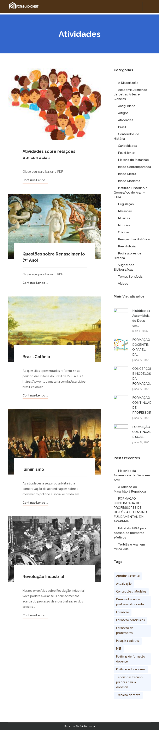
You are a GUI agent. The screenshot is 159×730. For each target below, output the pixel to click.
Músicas (124, 218)
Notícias (124, 225)
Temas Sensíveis (130, 276)
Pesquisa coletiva (128, 640)
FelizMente (126, 153)
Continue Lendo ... (35, 180)
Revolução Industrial (43, 576)
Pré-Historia (127, 246)
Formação (122, 612)
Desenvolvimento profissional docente (130, 602)
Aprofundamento (128, 575)
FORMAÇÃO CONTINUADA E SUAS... (143, 432)
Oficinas (124, 232)
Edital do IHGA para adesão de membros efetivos (130, 532)
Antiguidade (126, 106)
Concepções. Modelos (131, 591)
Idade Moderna (129, 181)
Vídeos (123, 283)
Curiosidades (127, 146)
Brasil (122, 127)
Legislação (126, 204)
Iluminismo (33, 469)
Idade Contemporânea (134, 167)
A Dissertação (128, 83)
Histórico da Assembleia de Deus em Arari (132, 475)
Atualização (124, 583)
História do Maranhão (133, 160)
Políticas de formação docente (130, 659)
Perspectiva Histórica (134, 239)
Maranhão (125, 211)
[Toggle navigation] (146, 6)
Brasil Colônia (36, 356)
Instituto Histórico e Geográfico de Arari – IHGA (131, 192)
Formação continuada (130, 620)
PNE (118, 648)
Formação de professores (124, 631)
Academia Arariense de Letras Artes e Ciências (130, 94)
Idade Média (127, 174)
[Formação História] (23, 6)
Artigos (123, 113)
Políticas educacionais (130, 669)
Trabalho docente (128, 695)
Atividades (125, 120)
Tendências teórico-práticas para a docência (129, 682)
